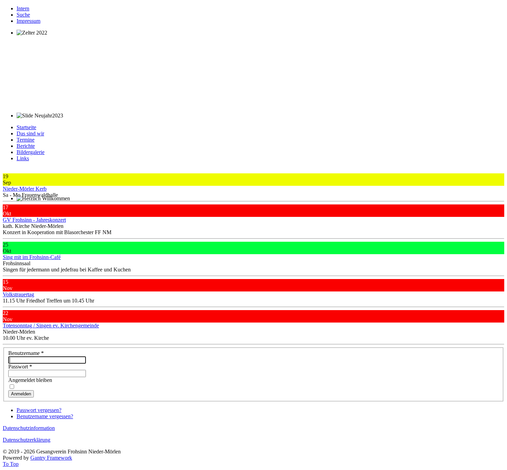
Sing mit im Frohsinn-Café (32, 257)
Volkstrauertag (18, 294)
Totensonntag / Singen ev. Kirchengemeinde (51, 325)
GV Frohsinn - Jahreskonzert (34, 220)
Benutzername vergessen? (45, 416)
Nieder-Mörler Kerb (25, 189)
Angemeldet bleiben (30, 380)
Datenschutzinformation (29, 428)
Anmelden (21, 393)
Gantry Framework (51, 458)
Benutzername (26, 353)
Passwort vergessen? (39, 410)
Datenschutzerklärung (26, 440)
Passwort (20, 367)
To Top (11, 464)
